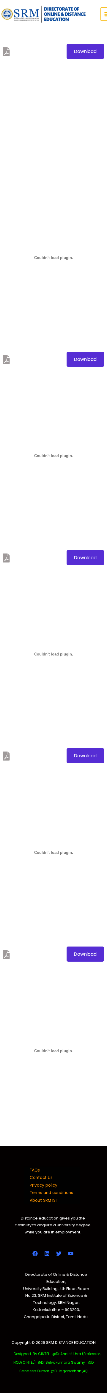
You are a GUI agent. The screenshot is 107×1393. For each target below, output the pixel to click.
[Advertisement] (53, 112)
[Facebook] (35, 1253)
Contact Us (41, 1177)
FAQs (35, 1170)
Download (85, 51)
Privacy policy (43, 1185)
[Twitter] (59, 1253)
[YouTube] (70, 1253)
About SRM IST (44, 1200)
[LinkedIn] (47, 1253)
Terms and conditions (51, 1193)
